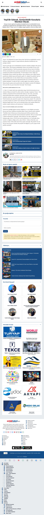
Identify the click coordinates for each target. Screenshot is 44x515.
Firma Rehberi (7, 492)
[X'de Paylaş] (5, 54)
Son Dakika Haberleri (32, 427)
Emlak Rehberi (6, 436)
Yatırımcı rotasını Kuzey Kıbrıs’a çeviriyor (10, 207)
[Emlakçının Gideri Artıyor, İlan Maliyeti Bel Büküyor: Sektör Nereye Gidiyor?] (32, 171)
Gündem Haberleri (10, 477)
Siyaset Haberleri (10, 483)
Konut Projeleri (35, 6)
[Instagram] (17, 160)
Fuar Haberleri (9, 476)
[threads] (32, 460)
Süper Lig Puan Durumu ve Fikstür (13, 508)
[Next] (21, 432)
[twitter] (10, 460)
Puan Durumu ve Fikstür (32, 424)
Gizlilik (4, 443)
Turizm (24, 440)
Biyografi (6, 497)
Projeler (24, 438)
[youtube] (19, 460)
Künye (4, 444)
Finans (4, 442)
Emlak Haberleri (5, 6)
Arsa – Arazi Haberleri (11, 473)
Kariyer (24, 442)
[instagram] (14, 460)
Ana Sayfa (6, 463)
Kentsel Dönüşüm (26, 436)
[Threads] (19, 432)
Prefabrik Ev (5, 438)
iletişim (24, 444)
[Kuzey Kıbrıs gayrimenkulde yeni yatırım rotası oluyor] (32, 201)
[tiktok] (27, 460)
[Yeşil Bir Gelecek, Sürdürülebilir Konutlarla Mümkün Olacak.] (22, 41)
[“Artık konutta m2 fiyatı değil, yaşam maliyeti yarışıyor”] (12, 186)
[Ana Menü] (2, 2)
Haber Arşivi (30, 428)
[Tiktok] (17, 432)
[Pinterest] (8, 432)
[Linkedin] (19, 160)
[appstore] (17, 447)
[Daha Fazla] (10, 54)
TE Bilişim (25, 456)
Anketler (6, 498)
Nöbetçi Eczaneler (31, 420)
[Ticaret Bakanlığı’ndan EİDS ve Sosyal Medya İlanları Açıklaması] (32, 186)
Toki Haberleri (9, 472)
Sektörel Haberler (26, 6)
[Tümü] (40, 245)
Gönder (5, 231)
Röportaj (6, 495)
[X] (6, 432)
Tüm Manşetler (30, 425)
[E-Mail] (10, 160)
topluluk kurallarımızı (14, 235)
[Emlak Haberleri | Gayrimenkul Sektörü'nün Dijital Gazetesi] (22, 2)
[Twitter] (15, 160)
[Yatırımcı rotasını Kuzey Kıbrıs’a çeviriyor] (12, 201)
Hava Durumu (30, 421)
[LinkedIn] (12, 432)
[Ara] (41, 2)
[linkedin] (41, 460)
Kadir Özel (5, 56)
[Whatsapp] (23, 432)
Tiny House (25, 439)
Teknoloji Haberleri (10, 485)
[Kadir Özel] (6, 155)
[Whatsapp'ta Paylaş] (8, 54)
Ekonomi (5, 435)
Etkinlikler (8, 475)
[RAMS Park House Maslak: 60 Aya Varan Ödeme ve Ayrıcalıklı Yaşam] (12, 171)
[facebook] (5, 460)
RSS (6, 453)
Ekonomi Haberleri (15, 6)
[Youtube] (21, 160)
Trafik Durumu (30, 423)
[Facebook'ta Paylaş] (3, 54)
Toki (4, 440)
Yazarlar (6, 491)
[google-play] (27, 447)
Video (5, 489)
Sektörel (4, 439)
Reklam (24, 443)
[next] (36, 460)
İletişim (5, 501)
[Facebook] (13, 160)
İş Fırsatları (8, 479)
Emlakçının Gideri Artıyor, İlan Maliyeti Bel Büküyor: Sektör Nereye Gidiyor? (30, 178)
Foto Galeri (6, 488)
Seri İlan (6, 494)
